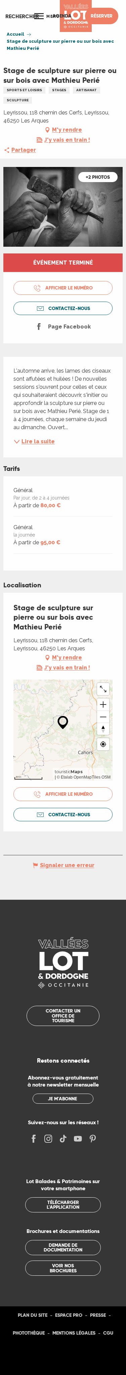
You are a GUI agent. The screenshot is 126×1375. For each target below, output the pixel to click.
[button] (22, 16)
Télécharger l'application (63, 1204)
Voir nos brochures (63, 1268)
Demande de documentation (63, 1247)
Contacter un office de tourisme (63, 1016)
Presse (98, 1315)
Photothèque (29, 1333)
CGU (108, 1333)
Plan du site (32, 1315)
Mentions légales (73, 1333)
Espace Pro (68, 1315)
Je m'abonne (62, 1099)
